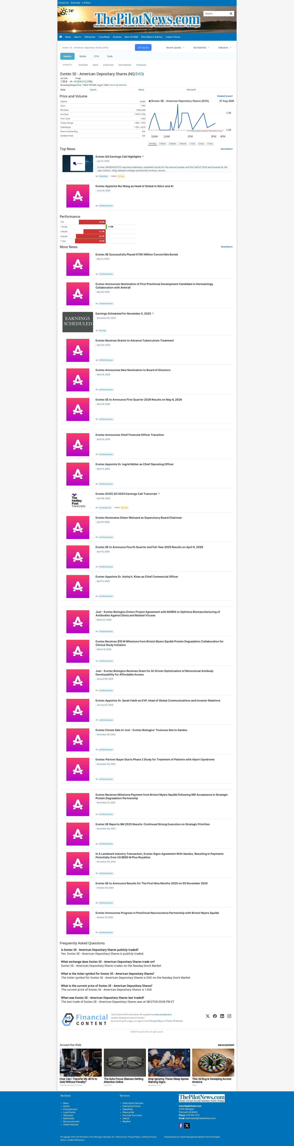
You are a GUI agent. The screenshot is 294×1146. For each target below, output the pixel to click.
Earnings (121, 176)
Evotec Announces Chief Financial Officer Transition (130, 434)
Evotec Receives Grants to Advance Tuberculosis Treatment (135, 340)
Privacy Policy (155, 1021)
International (125, 64)
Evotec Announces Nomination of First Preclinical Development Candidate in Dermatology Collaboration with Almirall (154, 285)
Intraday (152, 143)
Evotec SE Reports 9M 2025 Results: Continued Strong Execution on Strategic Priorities (153, 824)
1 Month (172, 143)
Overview (83, 64)
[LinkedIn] (222, 1019)
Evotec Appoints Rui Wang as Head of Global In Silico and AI (134, 186)
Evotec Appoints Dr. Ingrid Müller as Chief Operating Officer (135, 464)
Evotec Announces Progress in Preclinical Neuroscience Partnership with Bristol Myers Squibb (157, 912)
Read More (226, 246)
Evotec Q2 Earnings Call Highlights (120, 156)
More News (226, 148)
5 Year (210, 143)
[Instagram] (229, 1019)
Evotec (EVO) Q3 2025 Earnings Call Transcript (128, 493)
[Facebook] (215, 1019)
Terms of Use (120, 1137)
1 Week (162, 143)
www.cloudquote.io (163, 1014)
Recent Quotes (173, 47)
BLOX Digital (214, 1137)
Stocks (82, 56)
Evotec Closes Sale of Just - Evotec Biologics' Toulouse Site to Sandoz (141, 730)
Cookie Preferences (76, 1140)
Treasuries (141, 64)
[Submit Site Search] (231, 13)
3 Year (201, 143)
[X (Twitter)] (208, 1019)
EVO (139, 73)
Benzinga (102, 330)
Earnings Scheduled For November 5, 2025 (125, 313)
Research (191, 89)
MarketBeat (103, 176)
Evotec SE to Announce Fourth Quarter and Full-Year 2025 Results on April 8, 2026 (149, 547)
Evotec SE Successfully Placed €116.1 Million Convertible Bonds (137, 254)
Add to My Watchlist (118, 85)
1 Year (192, 143)
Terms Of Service (174, 1021)
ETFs (96, 56)
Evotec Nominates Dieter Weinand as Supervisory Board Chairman (139, 517)
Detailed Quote (224, 96)
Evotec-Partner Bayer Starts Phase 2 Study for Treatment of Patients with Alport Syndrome (155, 759)
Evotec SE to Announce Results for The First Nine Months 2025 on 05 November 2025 (152, 883)
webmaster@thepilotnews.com (200, 1118)
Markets (67, 56)
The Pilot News (82, 1137)
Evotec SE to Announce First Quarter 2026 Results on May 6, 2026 (139, 399)
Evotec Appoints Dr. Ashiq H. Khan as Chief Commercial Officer (137, 576)
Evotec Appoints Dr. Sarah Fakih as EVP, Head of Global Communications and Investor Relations (158, 700)
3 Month (182, 143)
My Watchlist (199, 47)
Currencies (108, 64)
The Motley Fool (105, 508)
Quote (93, 89)
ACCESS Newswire (106, 206)
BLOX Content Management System (189, 1137)
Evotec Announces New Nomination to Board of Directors (133, 370)
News (95, 64)
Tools (110, 56)
